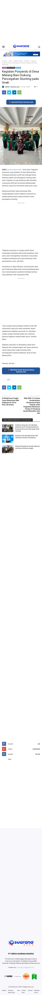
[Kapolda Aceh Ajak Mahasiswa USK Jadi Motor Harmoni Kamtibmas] (7, 439)
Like (39, 744)
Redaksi (4, 990)
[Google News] (17, 976)
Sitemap (30, 990)
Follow (37, 754)
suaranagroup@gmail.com (25, 967)
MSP (20, 987)
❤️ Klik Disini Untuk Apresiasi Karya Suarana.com (21, 371)
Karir (18, 990)
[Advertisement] (21, 22)
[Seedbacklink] (26, 976)
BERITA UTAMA (10, 67)
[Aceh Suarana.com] (21, 942)
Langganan (36, 749)
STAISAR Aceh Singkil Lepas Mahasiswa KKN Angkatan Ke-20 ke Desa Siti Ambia (10, 401)
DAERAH (18, 67)
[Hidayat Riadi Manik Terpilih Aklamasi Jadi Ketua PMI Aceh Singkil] (7, 449)
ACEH (4, 67)
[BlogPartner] (34, 976)
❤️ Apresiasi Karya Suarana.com (21, 102)
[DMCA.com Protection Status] (8, 976)
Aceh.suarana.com (14, 170)
